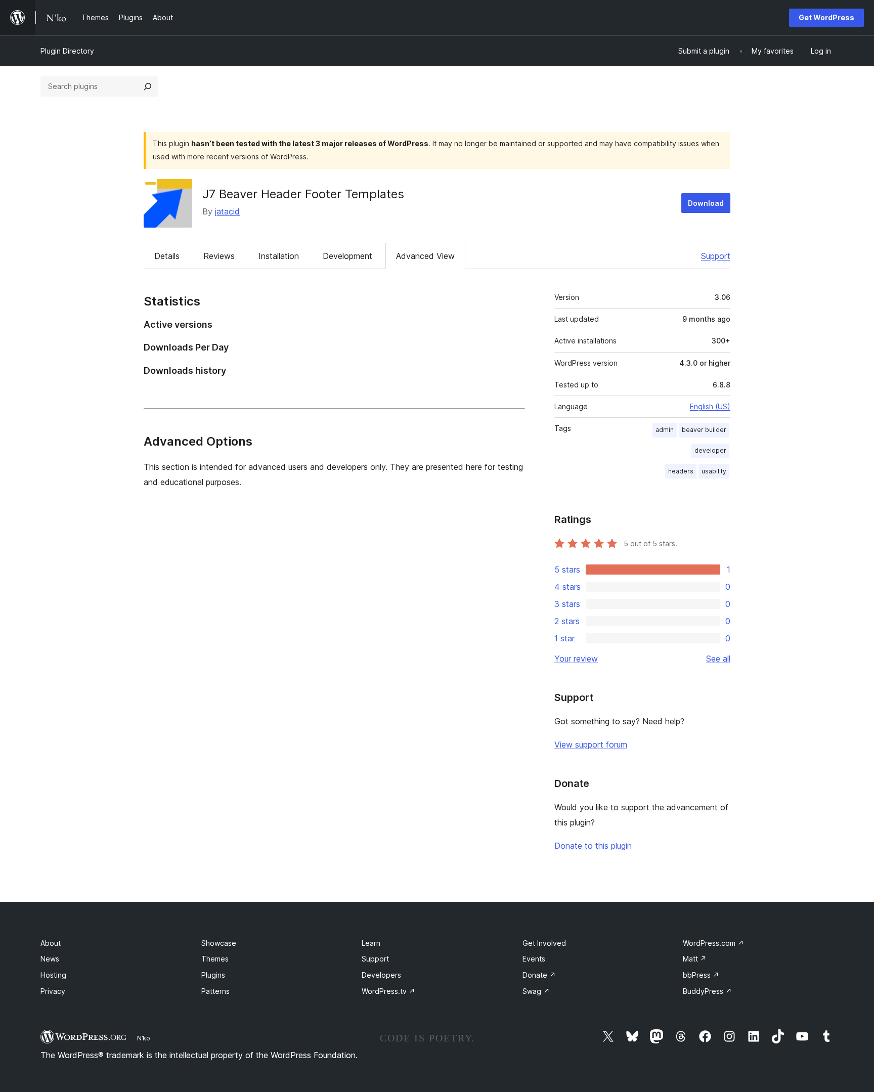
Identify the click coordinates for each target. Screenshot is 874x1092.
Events (533, 958)
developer (710, 450)
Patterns (215, 991)
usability (714, 471)
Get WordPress (826, 17)
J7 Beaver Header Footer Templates (303, 194)
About (50, 943)
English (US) (710, 406)
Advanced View (425, 256)
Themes (215, 958)
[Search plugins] (148, 86)
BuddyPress (707, 991)
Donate (539, 975)
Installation (278, 256)
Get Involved (544, 943)
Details (167, 256)
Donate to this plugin (593, 846)
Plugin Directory (67, 51)
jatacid (227, 211)
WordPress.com (713, 943)
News (49, 958)
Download (706, 203)
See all (718, 658)
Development (347, 256)
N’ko (143, 1038)
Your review (576, 658)
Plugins (213, 975)
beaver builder (704, 429)
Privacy (52, 991)
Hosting (53, 975)
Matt (695, 958)
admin (665, 429)
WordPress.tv (388, 991)
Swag (536, 991)
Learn (371, 943)
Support (715, 256)
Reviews (219, 256)
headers (680, 471)
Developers (381, 975)
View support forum (590, 744)
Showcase (218, 943)
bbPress (701, 975)
